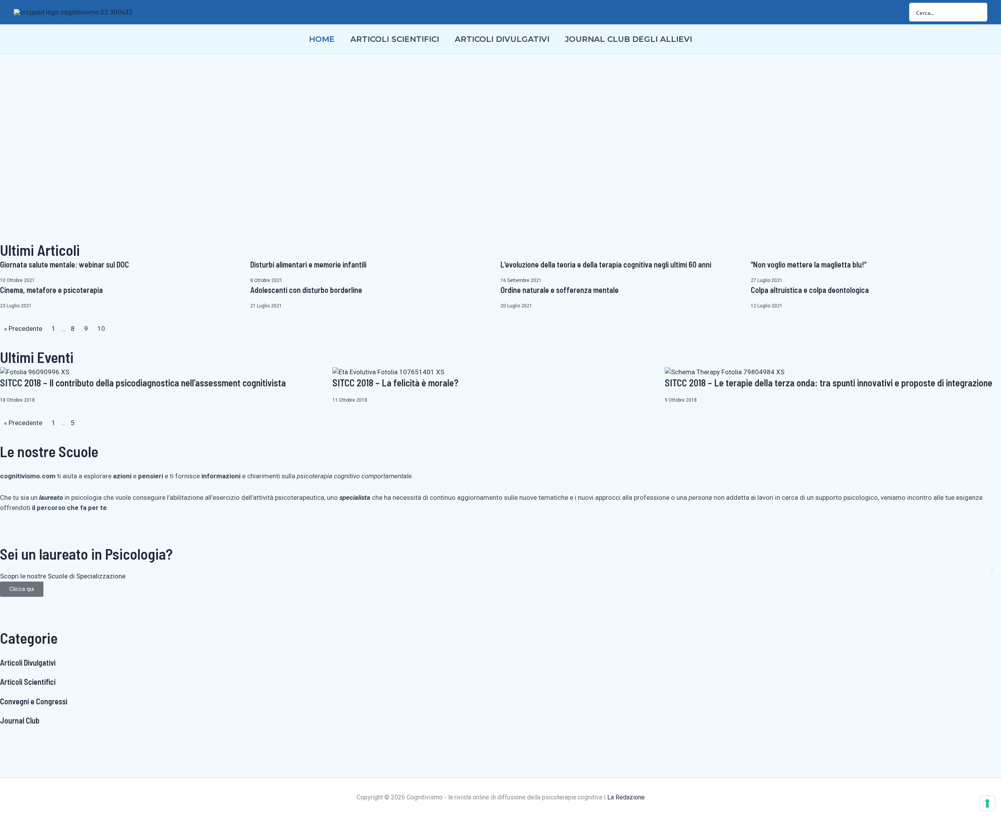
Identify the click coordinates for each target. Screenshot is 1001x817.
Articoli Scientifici (28, 681)
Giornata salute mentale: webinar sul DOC (64, 264)
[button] (9, 570)
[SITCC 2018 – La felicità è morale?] (388, 372)
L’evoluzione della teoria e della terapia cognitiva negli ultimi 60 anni (605, 264)
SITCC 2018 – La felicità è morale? (395, 382)
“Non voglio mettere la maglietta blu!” (808, 264)
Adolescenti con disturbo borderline (306, 289)
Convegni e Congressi (33, 701)
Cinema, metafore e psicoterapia (51, 289)
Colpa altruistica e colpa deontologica (810, 289)
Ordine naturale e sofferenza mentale (559, 289)
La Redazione (626, 797)
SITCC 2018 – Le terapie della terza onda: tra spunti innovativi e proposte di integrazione (828, 382)
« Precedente (23, 328)
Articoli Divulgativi (28, 662)
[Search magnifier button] (978, 12)
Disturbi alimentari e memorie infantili (308, 264)
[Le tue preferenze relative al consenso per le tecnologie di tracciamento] (987, 803)
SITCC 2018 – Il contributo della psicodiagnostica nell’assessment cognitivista (143, 382)
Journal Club (19, 720)
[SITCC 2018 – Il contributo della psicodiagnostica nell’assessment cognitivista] (34, 372)
